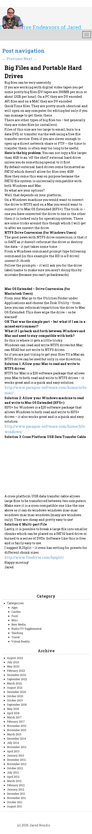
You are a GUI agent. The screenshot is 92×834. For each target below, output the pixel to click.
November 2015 (16, 730)
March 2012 (14, 781)
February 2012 (16, 785)
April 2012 (13, 776)
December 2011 (16, 793)
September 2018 (17, 704)
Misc (14, 620)
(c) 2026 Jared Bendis (33, 825)
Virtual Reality (20, 641)
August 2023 (15, 658)
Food (14, 616)
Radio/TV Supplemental (26, 628)
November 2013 (16, 747)
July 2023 (13, 662)
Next (30, 58)
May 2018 (13, 709)
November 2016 (16, 726)
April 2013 (13, 751)
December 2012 (16, 759)
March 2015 (14, 734)
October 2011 (14, 802)
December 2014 (16, 738)
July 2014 (13, 742)
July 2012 (13, 772)
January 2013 (15, 755)
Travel (15, 637)
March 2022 (14, 683)
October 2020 (15, 696)
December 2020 (16, 692)
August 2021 (15, 687)
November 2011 (16, 798)
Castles (16, 611)
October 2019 (15, 700)
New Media (18, 624)
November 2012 (16, 764)
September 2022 (17, 679)
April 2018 (13, 713)
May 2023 (13, 666)
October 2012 (15, 768)
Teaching (17, 633)
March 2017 (14, 717)
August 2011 (14, 806)
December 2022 (16, 675)
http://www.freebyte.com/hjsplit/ (34, 557)
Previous (12, 58)
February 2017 (16, 721)
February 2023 (16, 670)
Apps (14, 607)
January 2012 (15, 789)
